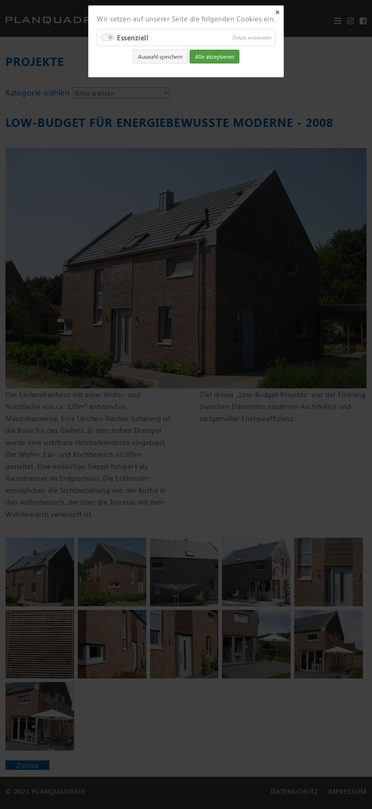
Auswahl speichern (160, 56)
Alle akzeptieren (214, 56)
